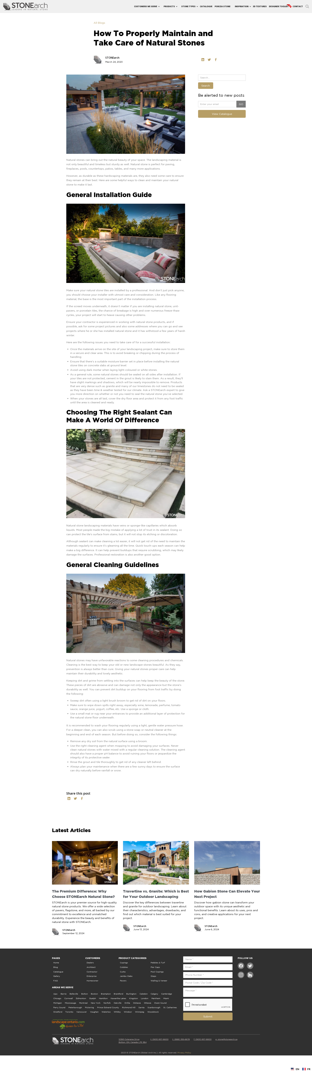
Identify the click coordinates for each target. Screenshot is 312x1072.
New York (95, 1003)
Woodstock (153, 1012)
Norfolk (107, 1003)
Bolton (84, 994)
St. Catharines (170, 1007)
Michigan (57, 1003)
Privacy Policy (184, 1053)
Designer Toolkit (279, 6)
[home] (25, 6)
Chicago (57, 998)
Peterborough (75, 1007)
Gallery (56, 976)
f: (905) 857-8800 (203, 1039)
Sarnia (141, 1007)
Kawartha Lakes (118, 998)
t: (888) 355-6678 (181, 1039)
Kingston (133, 998)
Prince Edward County (108, 1007)
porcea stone (222, 6)
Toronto (69, 1012)
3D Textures (260, 6)
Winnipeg (139, 1012)
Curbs (123, 972)
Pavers (123, 981)
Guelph (92, 998)
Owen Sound (160, 1003)
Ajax (55, 994)
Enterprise (92, 976)
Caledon (144, 994)
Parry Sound (59, 1007)
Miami (166, 998)
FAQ (55, 981)
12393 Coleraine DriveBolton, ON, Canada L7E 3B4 (133, 1040)
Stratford (57, 1012)
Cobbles (124, 967)
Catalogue (206, 6)
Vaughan (94, 1012)
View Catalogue (222, 113)
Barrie (63, 994)
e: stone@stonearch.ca (226, 1039)
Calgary (154, 994)
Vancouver (81, 1012)
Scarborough (154, 1007)
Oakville (117, 1003)
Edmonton (81, 998)
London (144, 998)
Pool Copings (157, 972)
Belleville (74, 994)
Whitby (117, 1012)
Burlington (131, 994)
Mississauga (70, 1003)
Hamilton (103, 998)
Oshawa (137, 1003)
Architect (91, 967)
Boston (94, 994)
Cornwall (68, 998)
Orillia (127, 1003)
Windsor (128, 1012)
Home (56, 963)
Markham (155, 998)
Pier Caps (155, 967)
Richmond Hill (128, 1007)
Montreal (83, 1003)
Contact (298, 6)
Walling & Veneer (159, 981)
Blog (55, 967)
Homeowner (92, 981)
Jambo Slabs (126, 976)
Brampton (106, 994)
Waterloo (106, 1012)
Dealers (90, 963)
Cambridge (166, 994)
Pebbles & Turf (158, 963)
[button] (145, 6)
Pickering (89, 1007)
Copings (124, 963)
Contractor (92, 972)
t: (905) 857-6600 (159, 1039)
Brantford (118, 994)
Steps (153, 976)
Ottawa (147, 1003)
